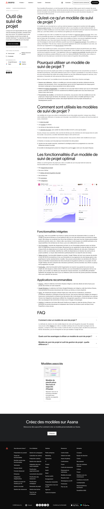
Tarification (47, 2)
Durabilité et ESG (81, 490)
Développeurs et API (66, 481)
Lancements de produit (36, 474)
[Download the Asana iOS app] (74, 505)
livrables (43, 124)
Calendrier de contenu (36, 455)
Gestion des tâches (35, 489)
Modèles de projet (66, 475)
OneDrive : (41, 302)
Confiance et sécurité (82, 479)
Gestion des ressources (20, 489)
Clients (79, 458)
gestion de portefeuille (79, 52)
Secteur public (49, 476)
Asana (52, 325)
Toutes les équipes (50, 492)
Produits (21, 2)
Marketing (48, 455)
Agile (73, 148)
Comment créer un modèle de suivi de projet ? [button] (57, 320)
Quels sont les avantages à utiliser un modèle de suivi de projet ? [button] (65, 336)
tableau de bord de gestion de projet (50, 173)
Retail (46, 473)
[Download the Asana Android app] (85, 505)
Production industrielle (51, 482)
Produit (47, 464)
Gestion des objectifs (35, 461)
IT (45, 461)
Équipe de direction (82, 455)
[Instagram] (42, 505)
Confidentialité (81, 482)
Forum (62, 464)
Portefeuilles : (42, 267)
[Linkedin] (40, 505)
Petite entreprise (49, 452)
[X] (37, 505)
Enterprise (16, 474)
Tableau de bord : (43, 255)
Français (30, 505)
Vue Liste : (41, 235)
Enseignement (49, 479)
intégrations (44, 180)
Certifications (64, 461)
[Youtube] (48, 505)
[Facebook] (45, 505)
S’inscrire (52, 433)
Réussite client (65, 478)
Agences (47, 489)
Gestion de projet (18, 486)
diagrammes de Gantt (47, 167)
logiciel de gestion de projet (82, 34)
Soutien (39, 2)
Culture (79, 469)
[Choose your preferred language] (62, 2)
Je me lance (95, 2)
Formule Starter (18, 468)
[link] (8, 8)
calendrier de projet (45, 129)
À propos (79, 452)
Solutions (30, 2)
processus (44, 178)
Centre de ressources (67, 467)
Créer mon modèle (13, 43)
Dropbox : (41, 283)
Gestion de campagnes (36, 452)
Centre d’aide (64, 452)
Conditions (55, 505)
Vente (46, 467)
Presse (78, 472)
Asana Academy (65, 458)
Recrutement (80, 461)
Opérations (48, 458)
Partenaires (64, 483)
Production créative (35, 458)
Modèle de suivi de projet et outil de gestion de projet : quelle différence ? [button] (63, 343)
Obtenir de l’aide (65, 455)
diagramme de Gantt (80, 42)
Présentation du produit (20, 452)
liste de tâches (59, 45)
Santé (46, 470)
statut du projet (44, 122)
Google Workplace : (43, 288)
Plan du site (64, 486)
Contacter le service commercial (81, 2)
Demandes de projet (35, 486)
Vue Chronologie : (43, 245)
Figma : (40, 292)
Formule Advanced (19, 471)
